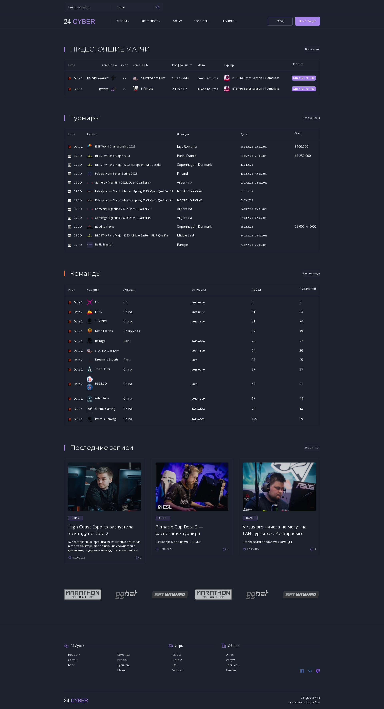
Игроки (122, 660)
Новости (74, 654)
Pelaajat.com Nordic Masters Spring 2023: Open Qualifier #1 (133, 200)
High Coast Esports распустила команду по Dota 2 (101, 530)
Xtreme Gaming (104, 409)
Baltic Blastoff (103, 244)
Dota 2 (77, 78)
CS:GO (76, 156)
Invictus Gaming (104, 419)
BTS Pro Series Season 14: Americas (254, 78)
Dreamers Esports (106, 359)
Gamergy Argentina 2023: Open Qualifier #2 (122, 218)
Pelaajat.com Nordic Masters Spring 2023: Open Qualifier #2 (133, 191)
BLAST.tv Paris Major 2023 (111, 156)
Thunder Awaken (99, 78)
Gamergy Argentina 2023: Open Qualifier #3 (122, 209)
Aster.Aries (101, 398)
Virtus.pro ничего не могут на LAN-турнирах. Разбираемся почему (275, 533)
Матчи (122, 670)
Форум (177, 21)
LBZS (97, 312)
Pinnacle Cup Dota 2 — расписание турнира (179, 530)
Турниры (123, 665)
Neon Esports (103, 331)
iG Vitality (100, 321)
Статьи (73, 660)
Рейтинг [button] (228, 21)
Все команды (311, 273)
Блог (71, 665)
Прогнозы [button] (201, 21)
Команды (123, 654)
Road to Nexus (103, 226)
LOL (175, 665)
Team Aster (101, 369)
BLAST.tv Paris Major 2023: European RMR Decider (127, 165)
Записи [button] (121, 21)
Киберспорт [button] (150, 21)
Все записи (312, 447)
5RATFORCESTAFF (152, 78)
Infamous (146, 88)
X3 (95, 302)
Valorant (178, 670)
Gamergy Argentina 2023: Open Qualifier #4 (122, 182)
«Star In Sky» (313, 702)
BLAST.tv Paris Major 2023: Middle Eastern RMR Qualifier (131, 235)
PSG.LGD (100, 383)
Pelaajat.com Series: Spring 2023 (115, 173)
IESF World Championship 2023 (114, 146)
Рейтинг (231, 670)
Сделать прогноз (304, 78)
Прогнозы (233, 665)
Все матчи (312, 49)
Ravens (105, 89)
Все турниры (311, 118)
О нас (230, 654)
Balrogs (99, 341)
